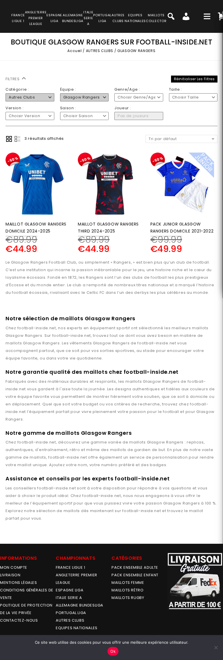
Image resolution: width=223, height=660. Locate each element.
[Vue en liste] (17, 138)
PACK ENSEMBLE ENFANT (135, 575)
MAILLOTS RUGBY (128, 597)
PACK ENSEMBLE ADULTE (135, 567)
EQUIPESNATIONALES (135, 18)
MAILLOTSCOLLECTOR (156, 18)
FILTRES (13, 79)
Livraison (10, 575)
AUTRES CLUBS (99, 50)
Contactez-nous (19, 620)
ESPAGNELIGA (54, 18)
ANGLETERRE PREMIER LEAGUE (35, 18)
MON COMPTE (13, 567)
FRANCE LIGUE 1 (70, 567)
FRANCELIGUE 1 (18, 18)
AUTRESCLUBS (118, 18)
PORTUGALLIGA (102, 18)
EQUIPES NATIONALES (77, 628)
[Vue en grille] (9, 138)
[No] (216, 647)
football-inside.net (36, 328)
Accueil (74, 50)
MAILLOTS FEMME (128, 582)
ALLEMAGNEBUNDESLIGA (72, 18)
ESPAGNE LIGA (69, 590)
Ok (113, 651)
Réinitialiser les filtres (194, 78)
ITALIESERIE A (88, 18)
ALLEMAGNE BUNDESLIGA (79, 605)
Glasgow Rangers (24, 335)
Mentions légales (18, 582)
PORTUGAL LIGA (71, 613)
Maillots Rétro (127, 590)
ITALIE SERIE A (69, 597)
